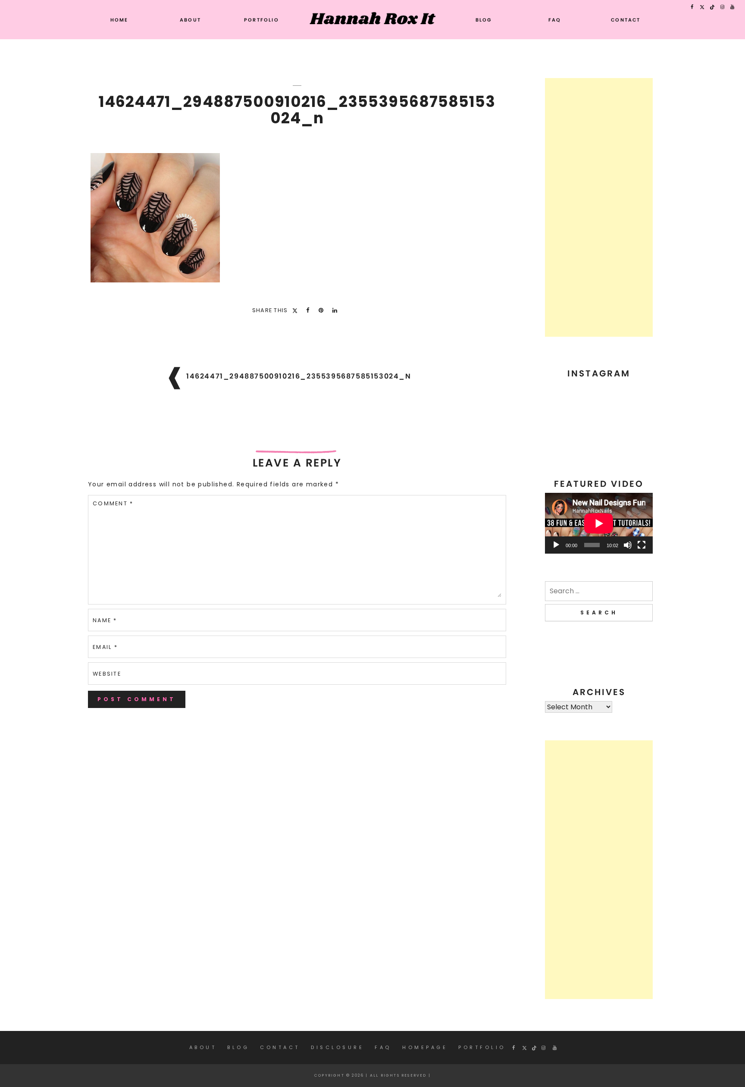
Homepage (425, 1047)
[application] (599, 523)
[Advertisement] (599, 207)
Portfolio (261, 19)
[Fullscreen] (641, 545)
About (190, 19)
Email (105, 647)
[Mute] (627, 545)
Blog (484, 19)
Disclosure (337, 1047)
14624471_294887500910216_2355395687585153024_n (298, 376)
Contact (625, 19)
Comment (113, 503)
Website (107, 673)
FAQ (554, 19)
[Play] (556, 545)
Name (105, 620)
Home (119, 19)
